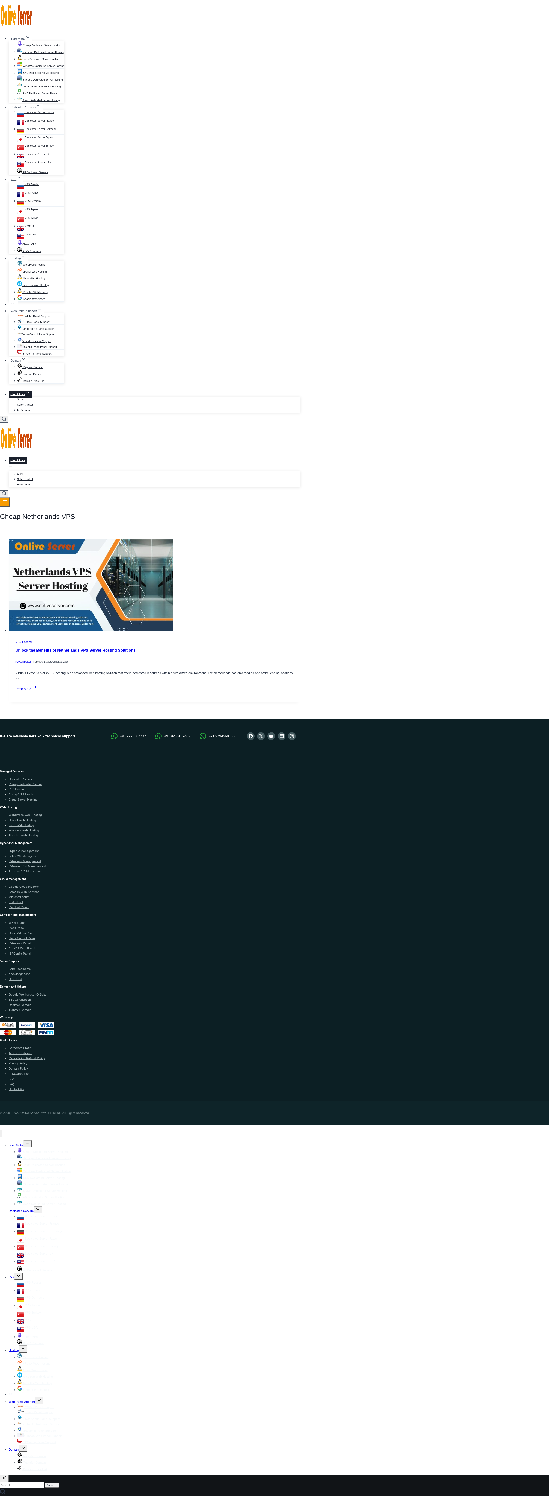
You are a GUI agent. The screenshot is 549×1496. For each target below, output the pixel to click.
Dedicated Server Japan (38, 137)
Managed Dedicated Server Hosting (43, 52)
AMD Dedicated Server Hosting (40, 93)
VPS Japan (31, 209)
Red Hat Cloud (19, 907)
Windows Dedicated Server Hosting (43, 66)
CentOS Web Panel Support (40, 346)
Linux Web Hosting (33, 278)
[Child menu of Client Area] (10, 466)
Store (20, 399)
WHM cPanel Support (37, 316)
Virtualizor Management (25, 861)
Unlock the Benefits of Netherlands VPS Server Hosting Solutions (75, 650)
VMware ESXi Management (27, 866)
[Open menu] (5, 502)
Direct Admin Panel (21, 933)
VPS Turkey (31, 217)
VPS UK (29, 226)
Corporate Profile (20, 1048)
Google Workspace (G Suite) (28, 994)
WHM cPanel (17, 922)
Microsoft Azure (19, 897)
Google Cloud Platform (24, 886)
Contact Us (16, 1089)
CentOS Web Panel (22, 948)
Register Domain (32, 367)
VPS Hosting (23, 642)
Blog (12, 1084)
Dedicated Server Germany (40, 129)
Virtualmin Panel (20, 943)
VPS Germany (32, 201)
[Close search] (4, 1478)
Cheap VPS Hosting (22, 794)
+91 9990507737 (133, 736)
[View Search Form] (4, 419)
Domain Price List (33, 381)
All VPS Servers (31, 251)
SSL (13, 304)
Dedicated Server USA (37, 162)
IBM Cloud (16, 902)
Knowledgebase (19, 974)
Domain (14, 1449)
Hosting (14, 1350)
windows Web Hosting (35, 285)
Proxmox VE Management (26, 871)
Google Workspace (33, 299)
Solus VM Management (24, 856)
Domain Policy (18, 1068)
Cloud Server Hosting (23, 799)
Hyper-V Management (24, 851)
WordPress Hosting (33, 264)
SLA (11, 1078)
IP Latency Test (19, 1073)
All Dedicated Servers (35, 172)
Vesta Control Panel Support (38, 334)
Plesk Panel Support (37, 322)
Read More (26, 689)
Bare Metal (16, 1145)
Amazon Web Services (24, 891)
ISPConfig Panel (20, 953)
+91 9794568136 (222, 736)
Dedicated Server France (39, 120)
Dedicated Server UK (36, 154)
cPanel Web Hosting (34, 271)
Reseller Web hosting (35, 292)
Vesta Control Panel (22, 938)
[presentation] (154, 586)
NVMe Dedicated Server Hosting (41, 86)
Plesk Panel (16, 928)
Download (15, 979)
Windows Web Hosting (24, 830)
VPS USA (30, 234)
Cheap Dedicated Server (25, 784)
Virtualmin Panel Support (36, 341)
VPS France (31, 192)
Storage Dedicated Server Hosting (42, 79)
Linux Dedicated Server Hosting (40, 59)
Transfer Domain (32, 374)
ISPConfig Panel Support (36, 353)
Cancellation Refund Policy (27, 1058)
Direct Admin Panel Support (38, 328)
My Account (23, 410)
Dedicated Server (20, 779)
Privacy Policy (18, 1063)
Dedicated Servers (21, 1211)
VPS (11, 1277)
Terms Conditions (20, 1053)
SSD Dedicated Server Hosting (40, 72)
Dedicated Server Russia (39, 112)
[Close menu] (1, 1133)
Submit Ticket (25, 404)
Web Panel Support (22, 1401)
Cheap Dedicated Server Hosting (42, 45)
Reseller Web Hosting (23, 835)
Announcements (20, 968)
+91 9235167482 (177, 736)
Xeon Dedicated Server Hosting (41, 100)
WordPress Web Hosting (25, 815)
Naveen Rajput (23, 662)
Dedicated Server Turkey (39, 145)
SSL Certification (20, 999)
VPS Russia (31, 184)
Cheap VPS (29, 244)
